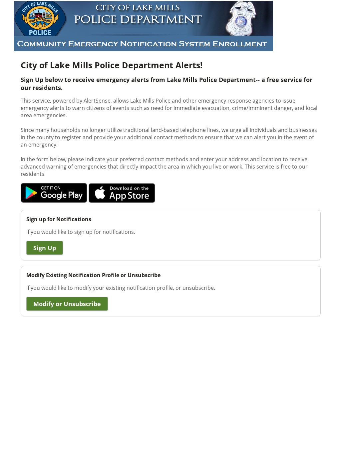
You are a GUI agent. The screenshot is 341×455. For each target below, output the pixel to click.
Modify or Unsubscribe (67, 304)
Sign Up (44, 248)
